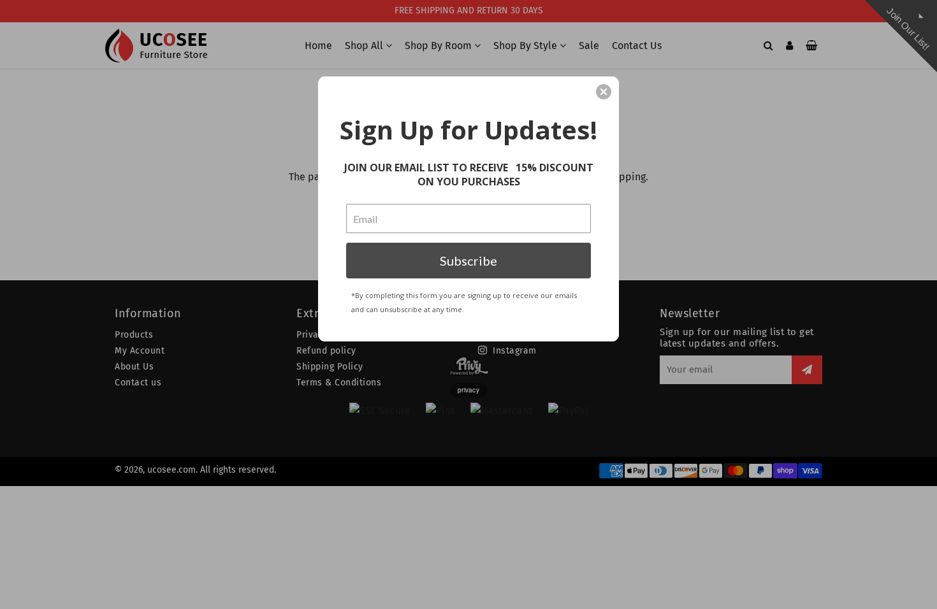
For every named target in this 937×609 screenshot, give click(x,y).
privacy (468, 389)
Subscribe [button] (468, 260)
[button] (603, 91)
